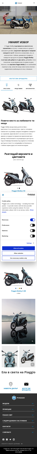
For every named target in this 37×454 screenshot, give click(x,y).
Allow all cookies (18, 248)
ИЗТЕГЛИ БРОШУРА (19, 79)
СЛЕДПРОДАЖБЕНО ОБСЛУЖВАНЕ (15, 421)
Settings (29, 243)
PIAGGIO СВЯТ (7, 415)
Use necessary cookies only (18, 258)
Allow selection (18, 253)
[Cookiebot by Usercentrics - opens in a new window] (27, 195)
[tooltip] (17, 188)
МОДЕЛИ (6, 403)
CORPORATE (7, 432)
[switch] (32, 225)
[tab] (7, 86)
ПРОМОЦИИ (7, 409)
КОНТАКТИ (6, 426)
